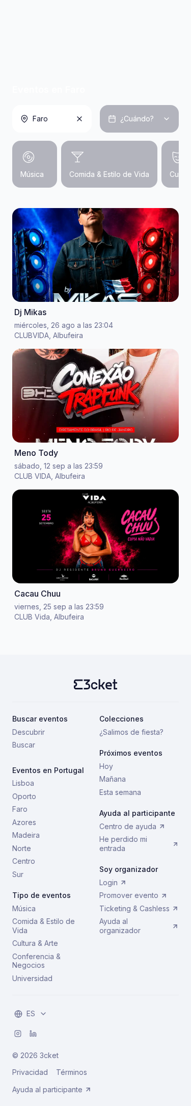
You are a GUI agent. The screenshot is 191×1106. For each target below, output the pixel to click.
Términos (71, 1072)
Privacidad (30, 1072)
